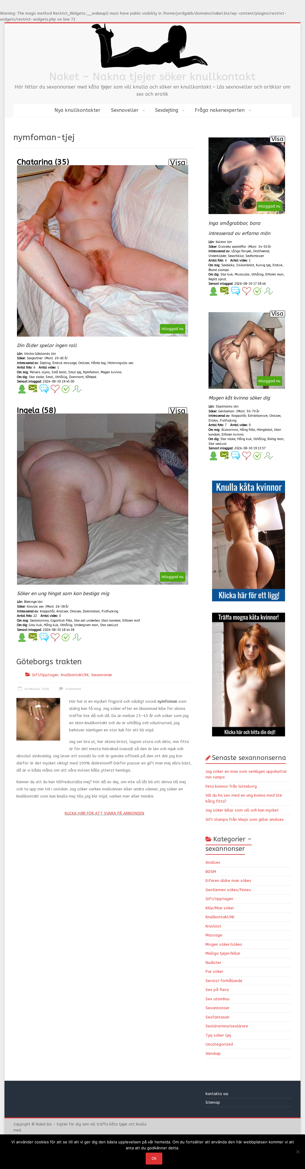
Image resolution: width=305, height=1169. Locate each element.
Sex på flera (217, 989)
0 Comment (73, 689)
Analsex (213, 862)
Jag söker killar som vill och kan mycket (242, 810)
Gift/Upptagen (45, 675)
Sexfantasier (218, 1017)
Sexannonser (101, 675)
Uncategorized (219, 1044)
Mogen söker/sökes (224, 944)
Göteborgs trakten (49, 661)
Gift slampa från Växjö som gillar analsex (245, 819)
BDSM (211, 871)
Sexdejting (166, 110)
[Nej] (298, 1152)
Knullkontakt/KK (75, 675)
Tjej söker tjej (218, 1035)
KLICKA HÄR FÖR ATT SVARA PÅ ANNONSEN (104, 813)
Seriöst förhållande (224, 980)
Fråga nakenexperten (220, 110)
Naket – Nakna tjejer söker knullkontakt (152, 76)
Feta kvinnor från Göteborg (231, 786)
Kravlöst (213, 926)
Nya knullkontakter (77, 110)
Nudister (213, 962)
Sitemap (213, 1102)
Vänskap (213, 1053)
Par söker (214, 971)
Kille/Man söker (220, 908)
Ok (154, 1158)
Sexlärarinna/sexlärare (227, 1026)
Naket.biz (44, 1124)
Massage (214, 935)
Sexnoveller (125, 110)
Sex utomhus (218, 999)
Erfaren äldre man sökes (228, 880)
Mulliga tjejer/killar (223, 953)
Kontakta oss (217, 1094)
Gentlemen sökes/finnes (228, 890)
